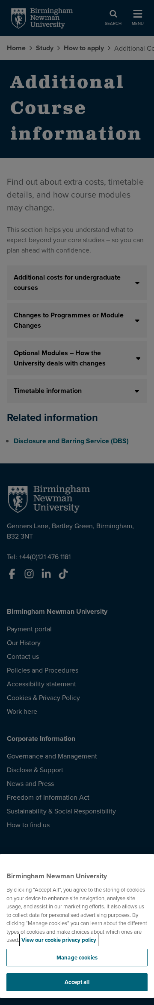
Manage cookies (77, 957)
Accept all (77, 982)
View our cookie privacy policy (58, 940)
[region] (77, 926)
